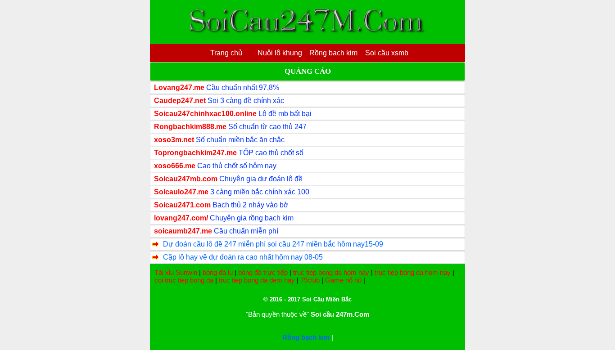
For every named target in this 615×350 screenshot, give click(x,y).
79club (310, 280)
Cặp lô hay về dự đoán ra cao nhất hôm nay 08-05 (243, 257)
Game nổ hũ (343, 280)
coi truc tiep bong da (183, 280)
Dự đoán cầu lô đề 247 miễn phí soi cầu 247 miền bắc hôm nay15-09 (273, 244)
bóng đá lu (218, 272)
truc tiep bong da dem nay (257, 280)
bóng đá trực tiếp (263, 272)
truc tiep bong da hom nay (331, 272)
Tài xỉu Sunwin (175, 272)
